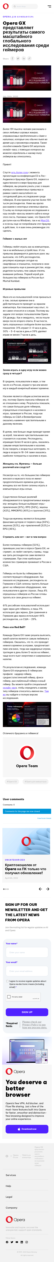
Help (8, 1185)
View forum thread (44, 818)
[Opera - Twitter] (12, 1242)
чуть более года (19, 172)
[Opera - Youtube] (17, 1242)
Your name (11, 943)
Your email (11, 962)
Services (11, 1175)
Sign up (27, 1012)
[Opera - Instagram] (26, 1242)
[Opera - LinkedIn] (21, 1242)
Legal (9, 1196)
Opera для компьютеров (36, 782)
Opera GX (12, 782)
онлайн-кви (9, 687)
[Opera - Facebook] (7, 1242)
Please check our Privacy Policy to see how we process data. (34, 1024)
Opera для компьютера (18, 17)
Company (11, 1207)
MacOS (45, 220)
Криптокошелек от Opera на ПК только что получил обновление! (25, 869)
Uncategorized (15, 860)
